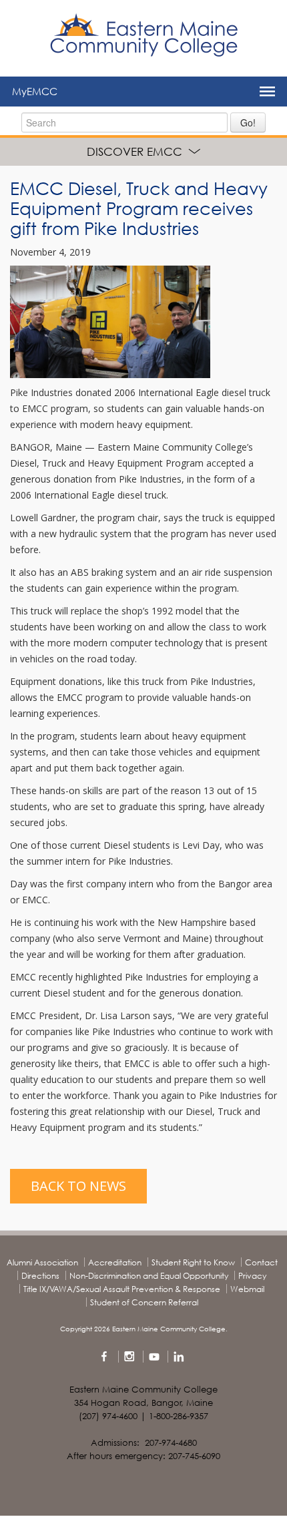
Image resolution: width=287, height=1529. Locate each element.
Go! (248, 122)
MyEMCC (34, 91)
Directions (40, 1276)
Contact (261, 1262)
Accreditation (114, 1262)
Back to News (78, 1186)
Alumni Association (42, 1262)
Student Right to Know (193, 1262)
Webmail (247, 1289)
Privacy (252, 1276)
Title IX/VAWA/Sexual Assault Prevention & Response (121, 1289)
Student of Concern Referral (144, 1302)
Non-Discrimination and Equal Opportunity (148, 1276)
